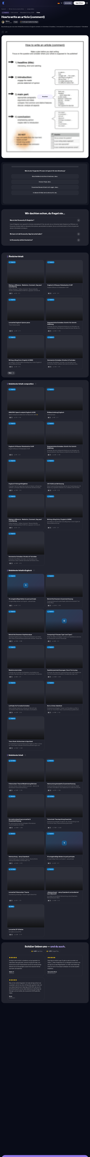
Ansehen (45, 96)
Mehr (10, 373)
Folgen (15, 22)
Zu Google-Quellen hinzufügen (30, 22)
